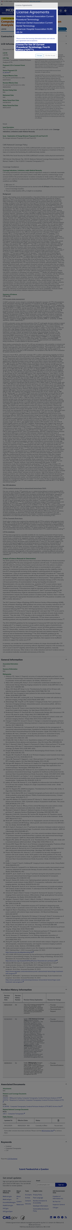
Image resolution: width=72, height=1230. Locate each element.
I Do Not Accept (50, 55)
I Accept (39, 55)
